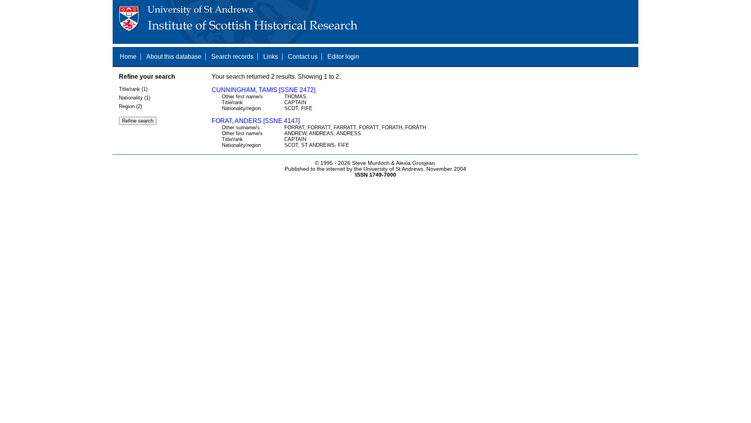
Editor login (343, 56)
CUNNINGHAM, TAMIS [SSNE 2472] (263, 90)
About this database (173, 56)
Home (128, 56)
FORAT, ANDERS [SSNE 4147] (256, 121)
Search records (232, 56)
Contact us (303, 56)
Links (270, 56)
